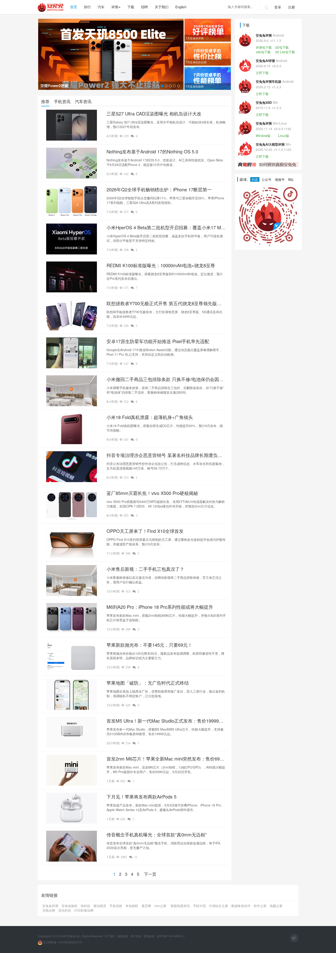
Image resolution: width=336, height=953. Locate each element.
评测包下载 (264, 47)
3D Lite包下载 (285, 52)
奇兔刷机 (131, 905)
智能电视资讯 (180, 905)
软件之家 (260, 905)
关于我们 (110, 936)
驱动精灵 (99, 905)
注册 (291, 7)
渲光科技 (64, 910)
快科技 (85, 905)
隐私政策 (123, 936)
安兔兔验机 (69, 905)
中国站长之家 (218, 905)
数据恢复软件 (241, 905)
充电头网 (48, 910)
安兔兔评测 (50, 905)
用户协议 (136, 936)
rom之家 (160, 905)
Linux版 (283, 135)
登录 (277, 7)
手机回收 (115, 905)
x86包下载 (263, 52)
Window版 (263, 135)
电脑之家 (276, 905)
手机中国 (199, 905)
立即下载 (262, 72)
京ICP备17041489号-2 (171, 936)
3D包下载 (282, 47)
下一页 (150, 874)
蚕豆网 (146, 905)
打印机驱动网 (83, 910)
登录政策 (149, 936)
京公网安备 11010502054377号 (62, 942)
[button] (49, 54)
